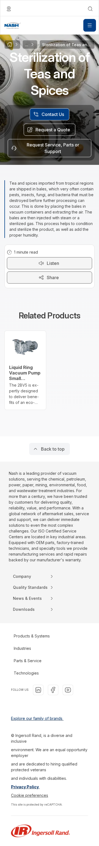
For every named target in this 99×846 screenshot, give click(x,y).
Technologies (26, 673)
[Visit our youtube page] (68, 690)
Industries (22, 648)
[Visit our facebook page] (53, 690)
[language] (8, 8)
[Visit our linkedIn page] (38, 690)
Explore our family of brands (37, 718)
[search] (90, 8)
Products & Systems (32, 636)
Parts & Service (28, 660)
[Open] (89, 25)
